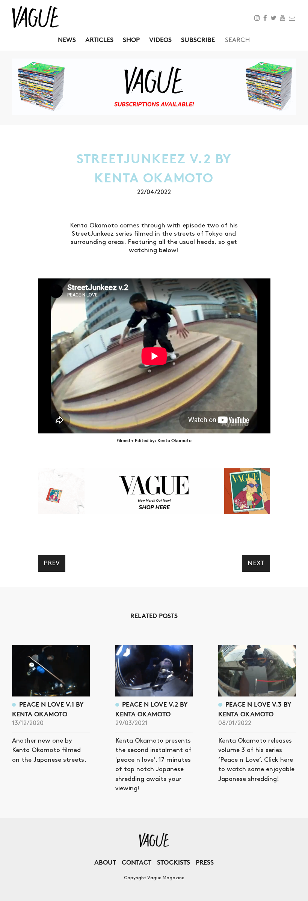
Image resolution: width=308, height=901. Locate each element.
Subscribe (198, 40)
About (105, 862)
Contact (136, 862)
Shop (131, 40)
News (67, 40)
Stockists (173, 862)
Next (256, 563)
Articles (99, 40)
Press (205, 862)
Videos (160, 40)
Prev (52, 563)
